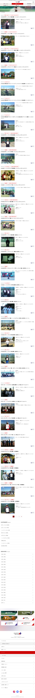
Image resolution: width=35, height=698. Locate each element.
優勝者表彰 (3, 661)
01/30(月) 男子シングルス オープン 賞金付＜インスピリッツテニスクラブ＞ (15, 66)
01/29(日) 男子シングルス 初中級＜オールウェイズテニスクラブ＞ (13, 151)
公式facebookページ (17, 692)
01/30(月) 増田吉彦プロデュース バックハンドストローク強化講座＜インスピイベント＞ (17, 100)
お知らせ (2, 646)
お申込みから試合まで (5, 643)
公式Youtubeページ (21, 692)
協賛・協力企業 (3, 678)
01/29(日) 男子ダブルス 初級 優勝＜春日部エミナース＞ (11, 301)
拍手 (33, 28)
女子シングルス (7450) (5, 527)
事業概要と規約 (3, 667)
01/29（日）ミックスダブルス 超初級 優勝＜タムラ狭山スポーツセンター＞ (15, 384)
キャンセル (29, 5)
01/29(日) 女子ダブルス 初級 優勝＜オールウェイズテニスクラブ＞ (13, 201)
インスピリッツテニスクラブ (17, 2)
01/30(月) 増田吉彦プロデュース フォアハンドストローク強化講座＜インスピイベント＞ (17, 83)
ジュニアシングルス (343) (5, 530)
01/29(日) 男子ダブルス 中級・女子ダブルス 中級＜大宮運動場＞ (13, 484)
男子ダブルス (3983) (4, 532)
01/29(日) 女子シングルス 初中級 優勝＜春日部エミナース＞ (12, 334)
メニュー (33, 2)
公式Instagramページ (14, 692)
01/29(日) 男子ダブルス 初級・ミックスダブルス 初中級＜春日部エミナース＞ (15, 318)
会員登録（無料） (4, 684)
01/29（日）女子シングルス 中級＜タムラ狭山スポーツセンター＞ (13, 434)
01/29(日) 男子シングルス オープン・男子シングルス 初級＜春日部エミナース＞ (15, 268)
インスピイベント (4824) (5, 543)
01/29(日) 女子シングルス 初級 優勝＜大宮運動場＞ (10, 501)
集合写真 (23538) (4, 545)
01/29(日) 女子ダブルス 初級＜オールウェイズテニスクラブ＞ (12, 218)
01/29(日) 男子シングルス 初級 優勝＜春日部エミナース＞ (11, 234)
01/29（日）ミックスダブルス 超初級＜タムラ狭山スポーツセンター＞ (14, 401)
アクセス (18, 5)
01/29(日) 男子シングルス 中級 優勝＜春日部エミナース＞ (11, 351)
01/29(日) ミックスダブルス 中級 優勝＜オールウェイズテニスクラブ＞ (14, 168)
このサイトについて (4, 681)
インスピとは (3, 640)
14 (19, 516)
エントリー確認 (3, 687)
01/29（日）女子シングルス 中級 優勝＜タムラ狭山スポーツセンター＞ (14, 418)
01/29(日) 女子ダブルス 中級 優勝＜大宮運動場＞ (10, 451)
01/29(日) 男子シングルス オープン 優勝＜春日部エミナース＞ (12, 251)
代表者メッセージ (4, 664)
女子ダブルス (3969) (4, 535)
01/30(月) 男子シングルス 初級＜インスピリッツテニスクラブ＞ (12, 33)
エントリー (3, 652)
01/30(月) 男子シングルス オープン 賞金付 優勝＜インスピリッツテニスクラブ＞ (16, 50)
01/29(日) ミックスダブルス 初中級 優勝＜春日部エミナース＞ (12, 284)
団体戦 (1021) (3, 540)
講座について (6, 5)
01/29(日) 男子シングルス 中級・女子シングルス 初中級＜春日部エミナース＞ (15, 368)
